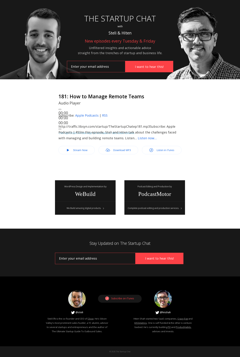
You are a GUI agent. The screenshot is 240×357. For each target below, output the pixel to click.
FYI (169, 327)
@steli (79, 312)
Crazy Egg (182, 318)
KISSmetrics (140, 322)
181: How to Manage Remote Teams (101, 96)
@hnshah (165, 312)
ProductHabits (183, 327)
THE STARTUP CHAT (120, 18)
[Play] (60, 109)
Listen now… (147, 138)
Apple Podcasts (87, 115)
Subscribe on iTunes (122, 298)
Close (91, 318)
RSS (105, 115)
